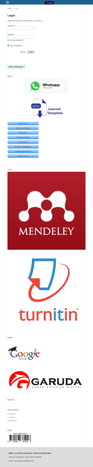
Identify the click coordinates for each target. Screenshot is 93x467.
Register (23, 52)
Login (31, 52)
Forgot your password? (15, 40)
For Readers (11, 414)
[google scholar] (24, 366)
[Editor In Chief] (23, 125)
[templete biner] (46, 118)
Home (9, 9)
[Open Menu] (7, 2)
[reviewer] (23, 134)
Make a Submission (16, 67)
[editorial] (23, 129)
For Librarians (12, 421)
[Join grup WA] (46, 93)
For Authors (11, 417)
